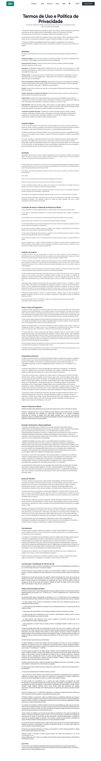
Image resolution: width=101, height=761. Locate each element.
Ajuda (64, 3)
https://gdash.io (51, 42)
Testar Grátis (88, 3)
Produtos (34, 3)
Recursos (49, 3)
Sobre (57, 3)
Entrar (77, 3)
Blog (42, 3)
